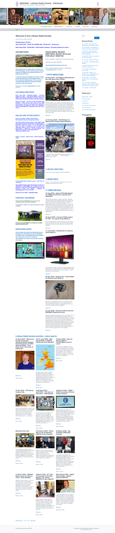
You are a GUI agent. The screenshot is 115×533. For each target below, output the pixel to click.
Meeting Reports (58, 26)
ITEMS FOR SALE (54, 190)
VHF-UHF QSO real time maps (89, 109)
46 (28, 520)
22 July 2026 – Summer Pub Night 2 (90, 59)
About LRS (69, 26)
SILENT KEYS (52, 179)
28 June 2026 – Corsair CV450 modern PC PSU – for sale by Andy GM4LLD (90, 79)
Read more (48, 115)
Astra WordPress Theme (86, 529)
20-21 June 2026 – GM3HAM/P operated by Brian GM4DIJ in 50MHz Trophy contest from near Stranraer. (90, 84)
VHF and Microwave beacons (88, 105)
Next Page (33, 520)
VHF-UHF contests (86, 107)
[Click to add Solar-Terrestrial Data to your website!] (90, 132)
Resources (94, 26)
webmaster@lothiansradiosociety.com (56, 65)
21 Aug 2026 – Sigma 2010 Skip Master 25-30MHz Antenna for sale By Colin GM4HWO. (90, 53)
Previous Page (19, 520)
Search (83, 35)
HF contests (85, 101)
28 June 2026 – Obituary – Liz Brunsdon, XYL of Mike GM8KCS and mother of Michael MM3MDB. (90, 74)
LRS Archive (85, 26)
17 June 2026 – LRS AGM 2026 (89, 87)
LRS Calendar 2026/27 (46, 26)
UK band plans (85, 103)
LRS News (77, 26)
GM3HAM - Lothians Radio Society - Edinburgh (41, 3)
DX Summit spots (86, 99)
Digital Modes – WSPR (87, 96)
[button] (63, 26)
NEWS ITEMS (58, 75)
